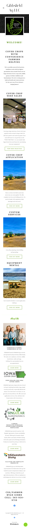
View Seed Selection (14, 148)
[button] (4, 8)
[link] (14, 8)
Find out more (14, 206)
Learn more (14, 367)
